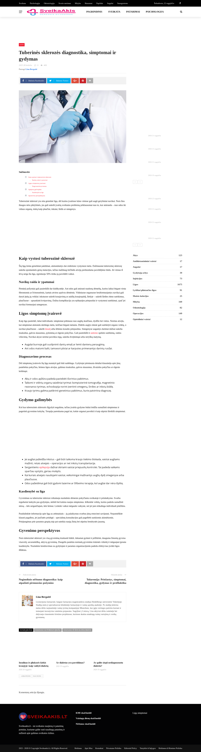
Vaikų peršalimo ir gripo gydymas (164, 218)
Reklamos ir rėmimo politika (170, 748)
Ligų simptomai (140, 713)
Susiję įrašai (26, 630)
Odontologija (49, 3)
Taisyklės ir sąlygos (148, 748)
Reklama (78, 748)
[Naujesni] (140, 182)
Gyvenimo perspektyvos (36, 196)
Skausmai (88, 3)
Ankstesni (25, 676)
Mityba (78, 3)
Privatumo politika (113, 748)
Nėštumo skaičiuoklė (85, 724)
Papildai (99, 3)
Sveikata (22, 3)
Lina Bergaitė (31, 69)
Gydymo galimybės (34, 189)
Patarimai (133, 11)
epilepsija (44, 467)
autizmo (94, 333)
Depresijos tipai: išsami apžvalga (164, 205)
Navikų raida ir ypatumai (39, 180)
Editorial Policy (130, 748)
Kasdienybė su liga (38, 192)
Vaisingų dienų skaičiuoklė (88, 718)
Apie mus (88, 748)
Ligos (22, 44)
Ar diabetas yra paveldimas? (70, 662)
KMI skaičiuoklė (84, 713)
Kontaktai (99, 748)
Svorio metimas (65, 3)
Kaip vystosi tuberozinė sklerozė (39, 177)
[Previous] (135, 182)
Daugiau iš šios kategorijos (77, 630)
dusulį (48, 329)
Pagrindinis (94, 11)
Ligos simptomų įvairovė (36, 183)
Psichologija (35, 3)
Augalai (110, 3)
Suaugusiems (122, 3)
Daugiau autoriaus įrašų (47, 630)
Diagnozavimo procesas (39, 186)
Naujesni (37, 676)
